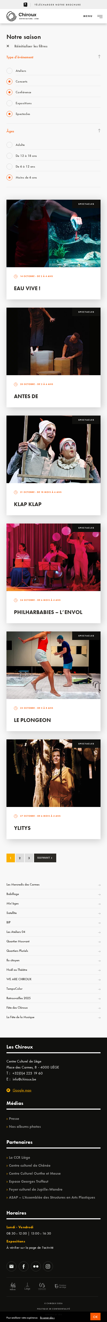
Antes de (26, 396)
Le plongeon (32, 720)
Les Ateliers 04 (15, 932)
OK (95, 1317)
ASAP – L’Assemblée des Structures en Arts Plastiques (52, 1197)
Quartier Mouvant (17, 941)
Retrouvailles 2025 (18, 998)
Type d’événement (19, 57)
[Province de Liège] (57, 1287)
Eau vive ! (27, 288)
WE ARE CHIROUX (18, 979)
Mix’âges (12, 903)
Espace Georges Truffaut (28, 1181)
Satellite (11, 913)
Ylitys (22, 828)
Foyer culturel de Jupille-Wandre (35, 1189)
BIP (8, 922)
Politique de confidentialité (53, 1309)
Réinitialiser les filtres (30, 46)
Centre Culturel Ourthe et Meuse (35, 1173)
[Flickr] (36, 1266)
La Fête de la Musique (20, 1017)
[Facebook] (24, 1266)
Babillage (12, 894)
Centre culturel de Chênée (30, 1165)
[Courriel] (11, 1266)
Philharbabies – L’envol (48, 612)
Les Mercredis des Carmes (23, 884)
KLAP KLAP (28, 504)
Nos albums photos (25, 1126)
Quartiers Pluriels (17, 951)
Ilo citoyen (12, 960)
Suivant (45, 857)
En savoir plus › (47, 1317)
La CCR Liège (19, 1157)
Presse (14, 1118)
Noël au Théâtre (16, 970)
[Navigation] (100, 16)
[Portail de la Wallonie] (12, 1287)
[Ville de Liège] (27, 1287)
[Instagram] (48, 1266)
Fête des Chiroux (17, 1007)
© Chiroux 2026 (53, 1303)
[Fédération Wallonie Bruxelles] (42, 1287)
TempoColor (14, 988)
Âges (10, 131)
